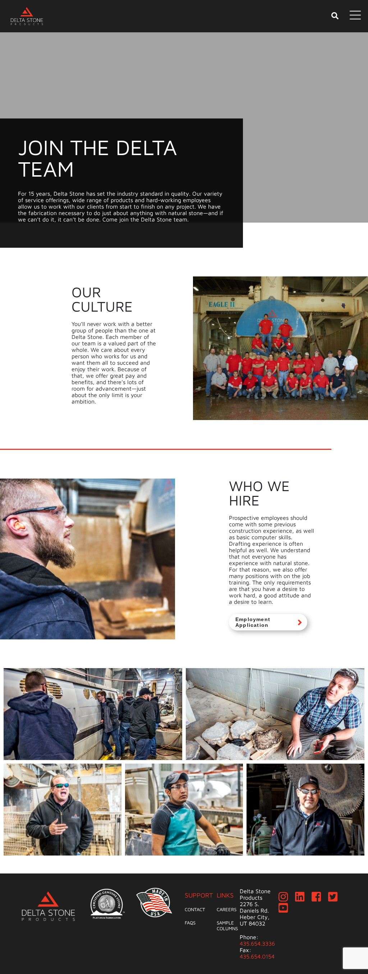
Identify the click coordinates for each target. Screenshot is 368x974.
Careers (226, 909)
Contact (195, 909)
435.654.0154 (257, 956)
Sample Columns (227, 925)
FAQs (190, 923)
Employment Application (252, 622)
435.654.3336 (257, 943)
